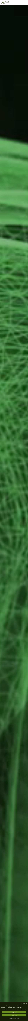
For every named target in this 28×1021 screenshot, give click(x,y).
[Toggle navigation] (25, 2)
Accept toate (14, 1012)
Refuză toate (14, 1015)
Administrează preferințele (14, 1018)
